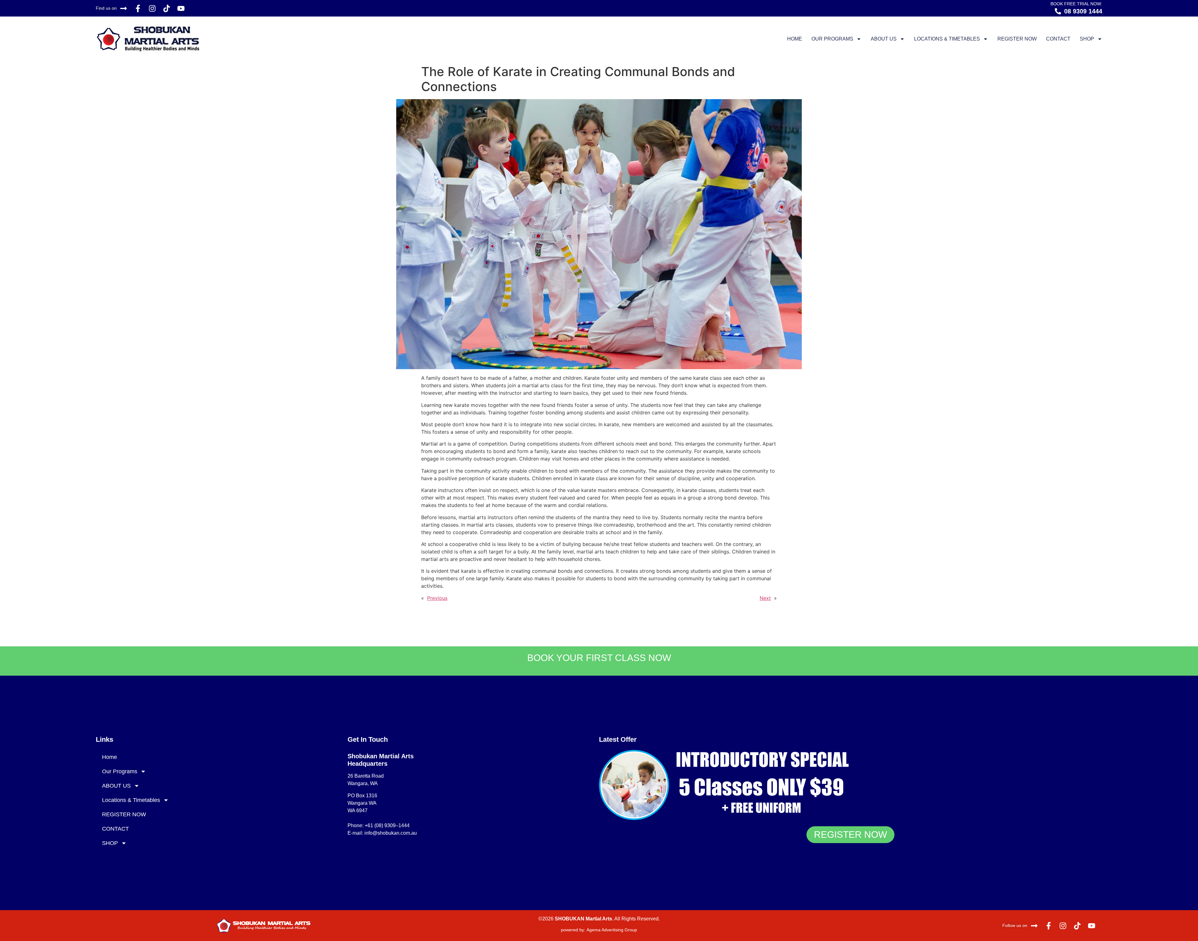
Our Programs (832, 38)
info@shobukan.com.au (390, 833)
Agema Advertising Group (611, 929)
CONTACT (1058, 38)
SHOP (1087, 38)
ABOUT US (884, 38)
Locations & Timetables (947, 38)
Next (765, 598)
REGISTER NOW (1017, 38)
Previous (437, 598)
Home (794, 38)
